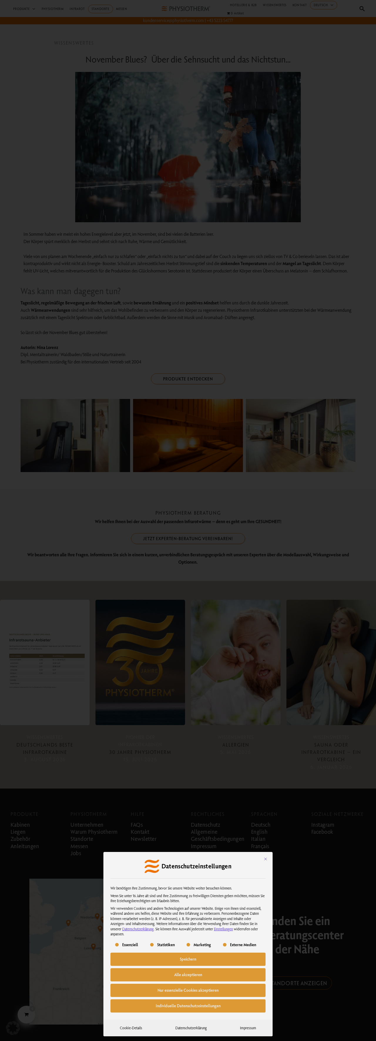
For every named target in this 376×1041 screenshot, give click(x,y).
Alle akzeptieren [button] (188, 974)
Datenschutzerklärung (138, 929)
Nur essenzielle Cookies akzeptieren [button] (188, 990)
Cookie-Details (131, 1027)
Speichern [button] (188, 959)
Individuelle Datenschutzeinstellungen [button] (188, 1005)
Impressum (248, 1027)
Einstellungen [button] (223, 929)
